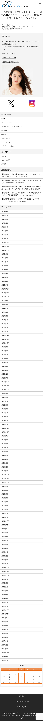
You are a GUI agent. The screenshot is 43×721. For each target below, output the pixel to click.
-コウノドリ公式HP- (9, 58)
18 (9, 679)
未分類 (3, 164)
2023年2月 (5, 374)
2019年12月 (5, 521)
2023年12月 (5, 335)
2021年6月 (5, 451)
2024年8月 (5, 304)
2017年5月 (5, 637)
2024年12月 (5, 289)
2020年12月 (5, 474)
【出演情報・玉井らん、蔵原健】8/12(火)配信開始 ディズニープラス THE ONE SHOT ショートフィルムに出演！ (21, 194)
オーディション (6, 123)
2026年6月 (5, 219)
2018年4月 (5, 598)
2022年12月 (5, 382)
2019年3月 (5, 556)
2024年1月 (5, 331)
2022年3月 (5, 416)
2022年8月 (5, 397)
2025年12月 (5, 242)
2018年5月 (5, 594)
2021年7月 (5, 447)
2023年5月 (5, 362)
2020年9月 (5, 486)
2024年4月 (5, 320)
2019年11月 (5, 525)
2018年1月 (5, 606)
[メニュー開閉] (40, 4)
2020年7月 (5, 494)
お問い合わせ (5, 138)
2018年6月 (5, 591)
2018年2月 (5, 602)
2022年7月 (5, 401)
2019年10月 (5, 529)
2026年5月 (5, 223)
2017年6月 (5, 633)
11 (9, 677)
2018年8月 (5, 583)
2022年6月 (5, 405)
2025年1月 (5, 285)
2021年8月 (5, 444)
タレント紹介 (5, 160)
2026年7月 (5, 215)
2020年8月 (5, 490)
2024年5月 (5, 316)
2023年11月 (5, 339)
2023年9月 (5, 347)
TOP (3, 25)
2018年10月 (5, 575)
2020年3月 (5, 509)
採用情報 (4, 134)
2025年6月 (5, 266)
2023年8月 (5, 351)
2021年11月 (5, 432)
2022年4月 (5, 413)
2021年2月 (5, 467)
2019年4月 (5, 552)
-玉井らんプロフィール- (10, 62)
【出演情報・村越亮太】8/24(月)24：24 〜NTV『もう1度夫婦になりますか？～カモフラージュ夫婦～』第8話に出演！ (21, 188)
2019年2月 (5, 560)
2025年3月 (5, 277)
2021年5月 (5, 455)
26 (15, 682)
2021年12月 (5, 428)
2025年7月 (5, 262)
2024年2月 (5, 328)
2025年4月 (5, 273)
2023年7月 (5, 355)
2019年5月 (5, 548)
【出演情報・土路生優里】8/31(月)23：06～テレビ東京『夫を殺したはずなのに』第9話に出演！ (21, 182)
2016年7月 (5, 660)
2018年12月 (5, 567)
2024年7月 (5, 308)
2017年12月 (5, 610)
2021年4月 (5, 459)
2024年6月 (5, 312)
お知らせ (10, 25)
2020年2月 (5, 513)
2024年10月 (5, 296)
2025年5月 (5, 269)
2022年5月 (5, 409)
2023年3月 (5, 370)
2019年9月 (5, 533)
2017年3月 (5, 645)
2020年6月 (5, 498)
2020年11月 (5, 478)
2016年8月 (5, 656)
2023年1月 (5, 378)
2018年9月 (5, 579)
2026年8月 (5, 211)
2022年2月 (5, 420)
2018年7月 (5, 587)
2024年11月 (5, 293)
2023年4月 (5, 366)
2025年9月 (5, 254)
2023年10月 (5, 343)
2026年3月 (5, 231)
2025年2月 (5, 281)
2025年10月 (5, 250)
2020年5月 (5, 502)
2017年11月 (5, 614)
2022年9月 (5, 393)
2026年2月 (5, 235)
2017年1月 (5, 649)
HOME (3, 119)
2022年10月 (5, 389)
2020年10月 (5, 482)
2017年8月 (5, 626)
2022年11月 (5, 385)
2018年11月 (5, 571)
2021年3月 (5, 463)
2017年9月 (5, 622)
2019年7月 (5, 540)
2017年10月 (5, 618)
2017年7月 (5, 629)
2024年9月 (5, 300)
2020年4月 (5, 505)
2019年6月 (5, 544)
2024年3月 (5, 324)
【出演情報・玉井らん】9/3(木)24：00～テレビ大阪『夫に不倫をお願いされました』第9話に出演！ (20, 175)
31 (4, 684)
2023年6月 (5, 358)
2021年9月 (5, 440)
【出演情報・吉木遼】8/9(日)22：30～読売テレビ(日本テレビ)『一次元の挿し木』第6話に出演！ (21, 200)
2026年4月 (5, 227)
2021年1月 (5, 471)
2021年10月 (5, 436)
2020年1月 (5, 517)
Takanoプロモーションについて (12, 127)
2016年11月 (5, 653)
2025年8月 (5, 258)
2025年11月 (5, 246)
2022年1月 (5, 424)
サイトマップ (5, 142)
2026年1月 (5, 239)
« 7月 (3, 665)
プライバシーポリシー (8, 146)
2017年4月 (5, 641)
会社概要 (4, 130)
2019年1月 (5, 564)
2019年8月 (5, 536)
